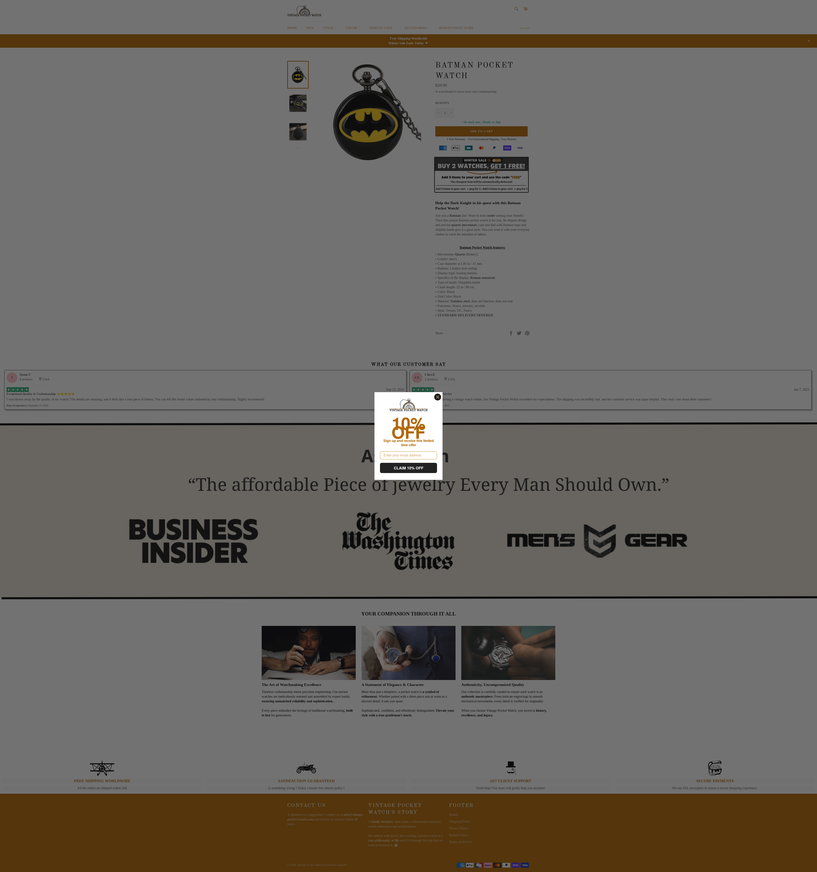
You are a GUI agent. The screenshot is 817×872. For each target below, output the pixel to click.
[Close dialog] (437, 397)
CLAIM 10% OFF (408, 468)
